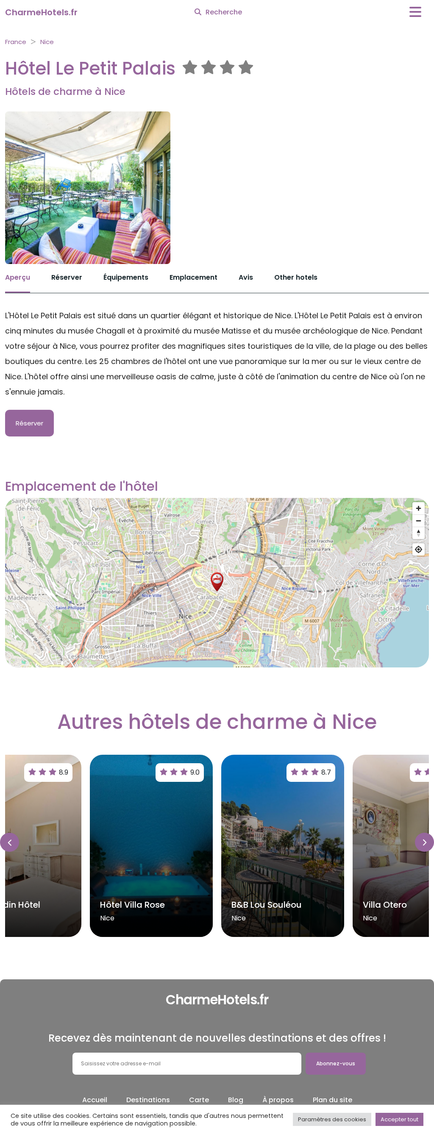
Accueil (94, 1100)
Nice (47, 41)
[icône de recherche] (198, 12)
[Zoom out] (418, 520)
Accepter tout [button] (399, 1119)
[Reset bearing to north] (418, 533)
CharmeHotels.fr (41, 12)
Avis (246, 277)
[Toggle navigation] (415, 12)
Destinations (148, 1100)
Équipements (125, 277)
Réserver (66, 277)
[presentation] (9, 842)
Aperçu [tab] (17, 277)
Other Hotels (295, 277)
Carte (199, 1100)
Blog (235, 1100)
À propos (278, 1100)
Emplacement (193, 277)
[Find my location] (418, 549)
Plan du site (332, 1100)
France (15, 41)
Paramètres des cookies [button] (332, 1119)
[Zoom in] (418, 508)
